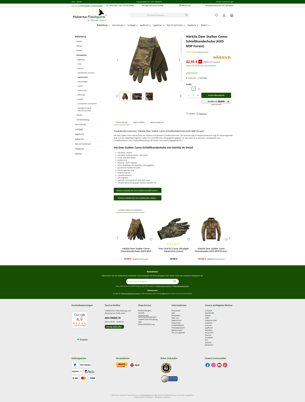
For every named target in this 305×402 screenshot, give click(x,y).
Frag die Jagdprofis (143, 2)
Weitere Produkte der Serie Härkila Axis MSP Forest (137, 190)
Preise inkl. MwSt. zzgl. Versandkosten (201, 65)
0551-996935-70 (113, 317)
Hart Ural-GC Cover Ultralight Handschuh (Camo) (174, 249)
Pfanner (208, 335)
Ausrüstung (80, 124)
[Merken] (151, 239)
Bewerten (203, 114)
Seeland (208, 342)
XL (199, 89)
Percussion (209, 332)
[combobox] (157, 15)
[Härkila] (222, 57)
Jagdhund (79, 134)
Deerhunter (209, 313)
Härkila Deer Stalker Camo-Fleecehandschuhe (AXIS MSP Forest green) (136, 249)
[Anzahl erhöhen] (198, 95)
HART (207, 318)
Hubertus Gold (211, 320)
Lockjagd (79, 129)
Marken (78, 153)
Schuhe (79, 115)
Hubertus (208, 323)
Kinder (79, 50)
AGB (163, 294)
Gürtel (80, 86)
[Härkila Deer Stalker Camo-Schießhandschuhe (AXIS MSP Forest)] (148, 59)
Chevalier (208, 310)
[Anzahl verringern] (188, 95)
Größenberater (192, 73)
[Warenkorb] (231, 15)
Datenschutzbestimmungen (130, 294)
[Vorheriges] (118, 60)
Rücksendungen (144, 310)
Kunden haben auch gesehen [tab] (130, 210)
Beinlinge (81, 95)
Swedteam (209, 345)
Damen (79, 46)
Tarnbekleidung (82, 119)
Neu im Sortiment (83, 144)
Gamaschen (82, 90)
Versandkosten (147, 395)
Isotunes (208, 325)
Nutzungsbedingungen (181, 286)
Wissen (79, 2)
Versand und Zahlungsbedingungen (147, 316)
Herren (79, 41)
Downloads (176, 310)
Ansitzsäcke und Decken (87, 103)
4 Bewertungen (202, 52)
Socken (80, 99)
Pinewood (209, 337)
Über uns (175, 318)
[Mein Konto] (224, 15)
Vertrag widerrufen (114, 327)
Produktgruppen (178, 328)
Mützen (81, 68)
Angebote (79, 149)
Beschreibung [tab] (121, 122)
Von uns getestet (178, 332)
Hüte (79, 64)
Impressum (176, 323)
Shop (73, 2)
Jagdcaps (81, 59)
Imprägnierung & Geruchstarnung (84, 109)
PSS (206, 340)
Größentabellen (178, 325)
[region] (149, 67)
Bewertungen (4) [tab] (157, 122)
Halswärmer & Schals (86, 73)
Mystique (208, 330)
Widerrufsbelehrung (146, 324)
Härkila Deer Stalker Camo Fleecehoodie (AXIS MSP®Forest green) (211, 249)
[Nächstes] (179, 60)
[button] (216, 103)
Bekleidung (80, 36)
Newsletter (176, 315)
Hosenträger (82, 81)
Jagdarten (79, 139)
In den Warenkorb (216, 95)
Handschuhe (83, 77)
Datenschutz (177, 320)
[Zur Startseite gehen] (89, 15)
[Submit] (174, 281)
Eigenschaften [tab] (139, 122)
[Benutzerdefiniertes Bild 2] (169, 378)
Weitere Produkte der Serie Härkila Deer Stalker (137, 198)
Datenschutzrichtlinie (164, 286)
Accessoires (81, 55)
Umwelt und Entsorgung (148, 319)
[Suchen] (186, 15)
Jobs (173, 313)
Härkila (208, 315)
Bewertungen (177, 330)
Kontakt (141, 313)
